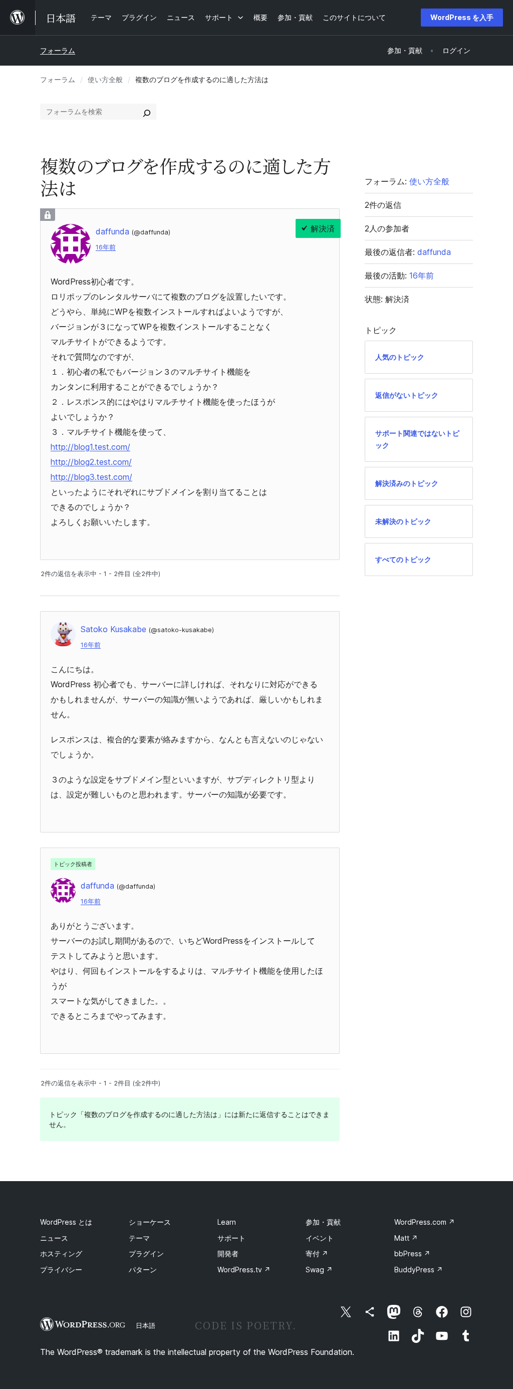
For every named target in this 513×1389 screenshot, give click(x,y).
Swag (319, 1269)
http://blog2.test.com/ (91, 462)
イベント (320, 1238)
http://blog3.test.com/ (91, 477)
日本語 (145, 1325)
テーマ (139, 1238)
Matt (406, 1238)
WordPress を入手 (461, 17)
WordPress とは (66, 1222)
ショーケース (150, 1222)
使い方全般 (105, 79)
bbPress (412, 1253)
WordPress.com (424, 1222)
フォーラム (57, 50)
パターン (143, 1269)
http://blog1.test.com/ (90, 447)
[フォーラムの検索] (146, 112)
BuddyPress (418, 1269)
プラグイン (146, 1253)
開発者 (227, 1253)
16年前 (106, 247)
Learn (226, 1222)
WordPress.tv (244, 1269)
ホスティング (61, 1253)
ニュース (54, 1238)
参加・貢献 (323, 1222)
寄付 (317, 1253)
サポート (231, 1238)
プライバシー (61, 1269)
